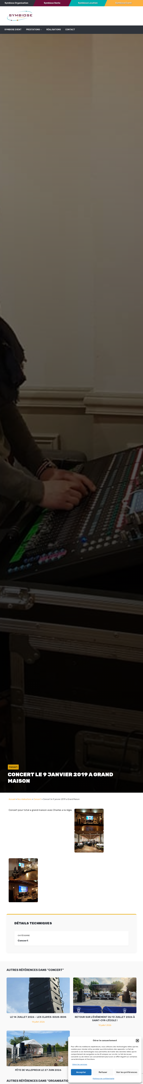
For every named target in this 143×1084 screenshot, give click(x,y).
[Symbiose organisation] (19, 16)
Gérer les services (79, 1064)
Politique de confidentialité (103, 1079)
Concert (37, 799)
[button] (137, 1040)
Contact (70, 29)
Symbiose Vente (52, 3)
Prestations (33, 29)
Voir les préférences (126, 1072)
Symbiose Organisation (16, 3)
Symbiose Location (88, 3)
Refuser (103, 1072)
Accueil (12, 799)
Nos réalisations (24, 799)
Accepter (81, 1072)
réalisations (53, 29)
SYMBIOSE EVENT (13, 29)
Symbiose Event (123, 3)
